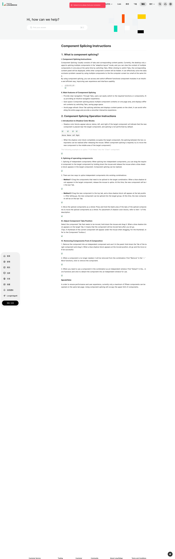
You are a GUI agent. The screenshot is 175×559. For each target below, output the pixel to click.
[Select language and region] (171, 4)
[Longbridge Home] (9, 4)
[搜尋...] (160, 4)
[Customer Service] (165, 4)
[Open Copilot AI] (170, 554)
